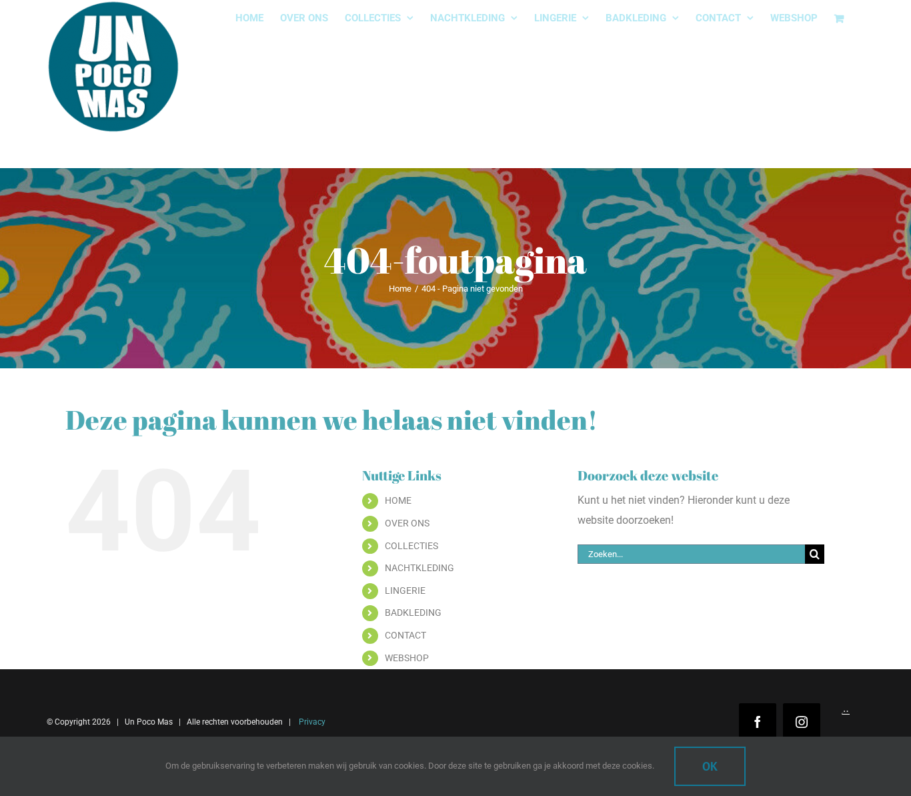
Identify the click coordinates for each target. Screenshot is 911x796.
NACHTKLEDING (419, 567)
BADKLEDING (413, 612)
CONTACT (405, 635)
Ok (710, 766)
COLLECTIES (411, 545)
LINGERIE (405, 590)
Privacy (311, 722)
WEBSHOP (407, 658)
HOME (398, 500)
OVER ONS (407, 523)
